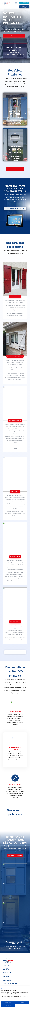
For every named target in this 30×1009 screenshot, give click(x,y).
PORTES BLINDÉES (10, 984)
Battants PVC (15, 491)
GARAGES (7, 980)
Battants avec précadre (15, 356)
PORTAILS (7, 972)
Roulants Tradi (15, 621)
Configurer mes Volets (15, 208)
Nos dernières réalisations (14, 35)
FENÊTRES (7, 962)
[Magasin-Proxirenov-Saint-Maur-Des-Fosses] (15, 923)
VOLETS (6, 969)
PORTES (6, 966)
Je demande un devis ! (15, 652)
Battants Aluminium (15, 420)
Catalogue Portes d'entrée (24, 7)
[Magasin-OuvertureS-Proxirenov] (15, 884)
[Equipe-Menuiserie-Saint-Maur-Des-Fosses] (15, 864)
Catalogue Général (24, 2)
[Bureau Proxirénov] (15, 903)
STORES (6, 977)
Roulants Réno (15, 556)
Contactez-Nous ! (15, 169)
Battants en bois (15, 296)
